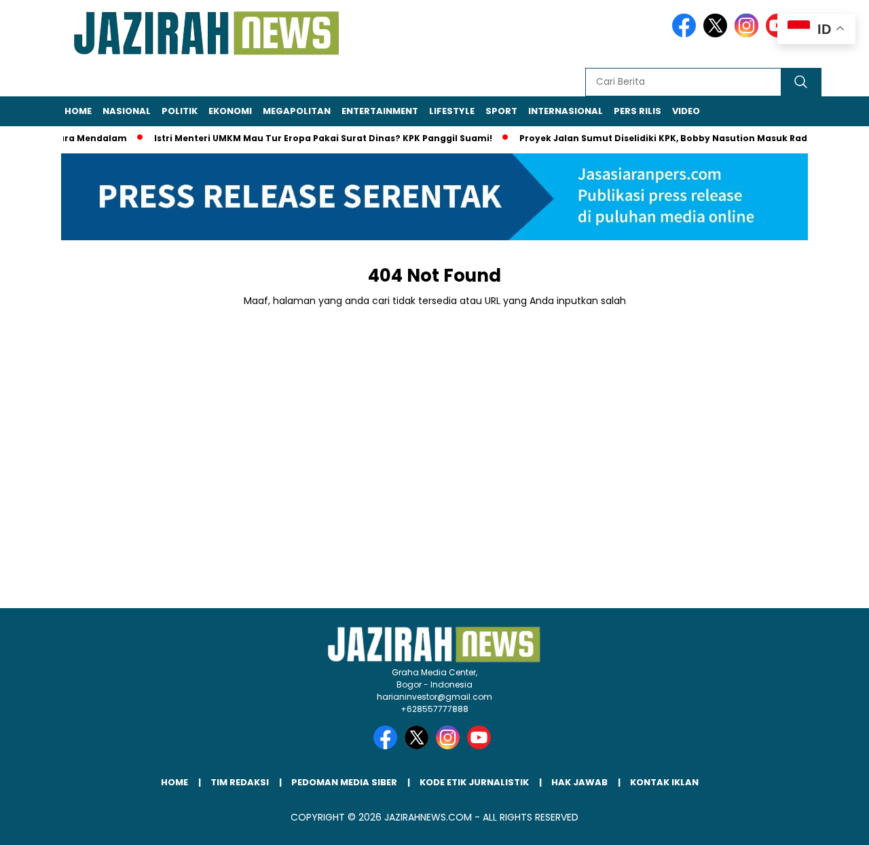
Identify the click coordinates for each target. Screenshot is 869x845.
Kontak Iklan (664, 782)
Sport (501, 111)
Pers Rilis (637, 111)
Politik (180, 111)
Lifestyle (452, 111)
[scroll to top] (832, 824)
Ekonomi (230, 111)
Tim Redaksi (239, 782)
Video (686, 111)
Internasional (565, 111)
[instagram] (749, 34)
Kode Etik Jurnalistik (474, 782)
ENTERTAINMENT (379, 111)
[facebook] (686, 34)
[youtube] (481, 746)
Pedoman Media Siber (344, 782)
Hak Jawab (579, 782)
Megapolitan (297, 111)
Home (78, 111)
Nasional (127, 111)
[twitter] (717, 34)
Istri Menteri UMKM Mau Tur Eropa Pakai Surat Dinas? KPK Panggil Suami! (312, 138)
